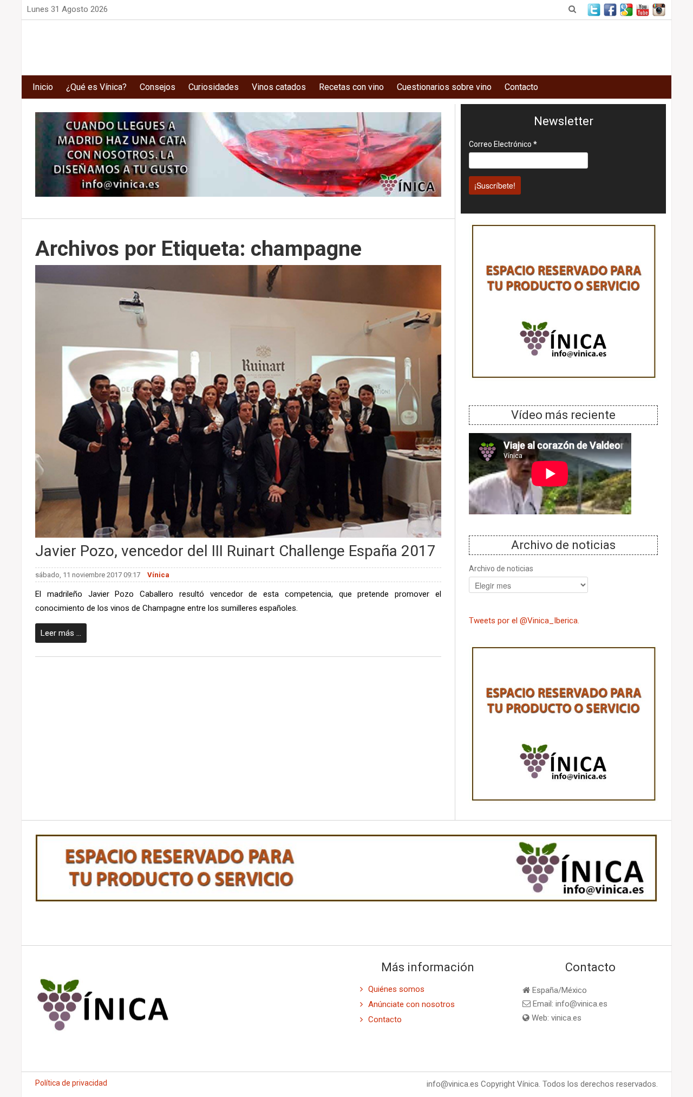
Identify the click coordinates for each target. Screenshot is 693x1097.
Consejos (157, 87)
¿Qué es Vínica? (96, 87)
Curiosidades (213, 87)
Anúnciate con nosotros (411, 1004)
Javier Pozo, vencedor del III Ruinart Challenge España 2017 (235, 551)
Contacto (521, 87)
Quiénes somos (396, 989)
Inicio (42, 87)
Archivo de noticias (501, 568)
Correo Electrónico (503, 144)
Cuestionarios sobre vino (444, 87)
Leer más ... (61, 633)
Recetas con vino (351, 87)
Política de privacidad (71, 1083)
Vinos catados (279, 87)
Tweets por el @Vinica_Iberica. (524, 620)
